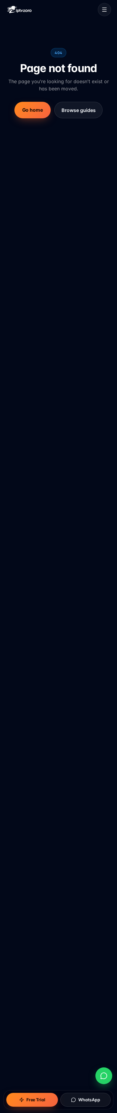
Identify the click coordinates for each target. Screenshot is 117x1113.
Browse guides (79, 110)
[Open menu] (104, 9)
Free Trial (35, 1099)
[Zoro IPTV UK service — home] (19, 9)
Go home (32, 110)
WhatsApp (89, 1099)
